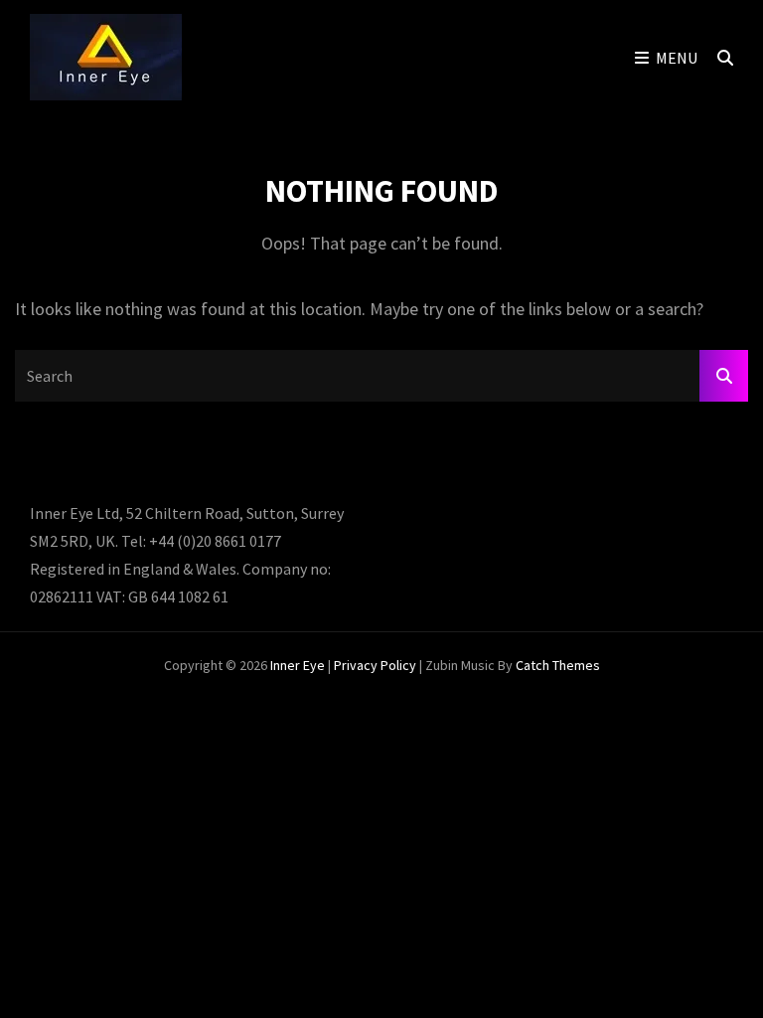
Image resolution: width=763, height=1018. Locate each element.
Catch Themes (558, 665)
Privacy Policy (375, 665)
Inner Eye (297, 665)
